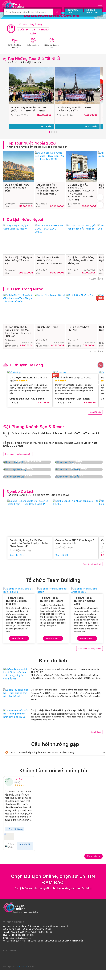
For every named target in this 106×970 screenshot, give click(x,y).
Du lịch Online (21, 966)
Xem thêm (95, 732)
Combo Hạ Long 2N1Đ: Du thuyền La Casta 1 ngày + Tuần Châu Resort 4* (29, 543)
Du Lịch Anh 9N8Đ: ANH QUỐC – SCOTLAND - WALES (49, 260)
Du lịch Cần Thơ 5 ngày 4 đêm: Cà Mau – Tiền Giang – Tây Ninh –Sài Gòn (18, 331)
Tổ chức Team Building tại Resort (51, 599)
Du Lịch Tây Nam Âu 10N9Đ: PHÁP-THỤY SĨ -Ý (74, 109)
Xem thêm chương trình (89, 648)
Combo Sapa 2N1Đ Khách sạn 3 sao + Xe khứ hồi (74, 542)
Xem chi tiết (45, 126)
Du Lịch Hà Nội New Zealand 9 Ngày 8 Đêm (17, 187)
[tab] (55, 752)
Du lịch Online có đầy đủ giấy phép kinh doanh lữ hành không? (42, 752)
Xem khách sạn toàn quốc (17, 454)
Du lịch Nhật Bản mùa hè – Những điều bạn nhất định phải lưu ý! (65, 710)
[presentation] (7, 89)
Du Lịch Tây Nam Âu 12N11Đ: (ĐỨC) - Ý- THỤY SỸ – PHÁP (29, 109)
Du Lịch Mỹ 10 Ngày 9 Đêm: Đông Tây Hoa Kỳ (18, 260)
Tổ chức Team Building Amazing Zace (84, 600)
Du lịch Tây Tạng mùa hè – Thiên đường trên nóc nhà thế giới (64, 689)
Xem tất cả (97, 278)
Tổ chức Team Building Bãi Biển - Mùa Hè (17, 600)
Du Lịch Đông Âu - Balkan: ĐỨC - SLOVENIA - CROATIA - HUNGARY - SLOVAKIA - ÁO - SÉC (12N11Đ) (81, 192)
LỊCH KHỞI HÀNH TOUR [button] (92, 11)
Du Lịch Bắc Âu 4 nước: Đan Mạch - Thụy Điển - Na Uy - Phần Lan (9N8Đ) (48, 189)
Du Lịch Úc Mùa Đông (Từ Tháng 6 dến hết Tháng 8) (81, 260)
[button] (49, 131)
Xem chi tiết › (19, 638)
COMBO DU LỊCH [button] (72, 11)
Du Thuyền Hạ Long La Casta (73, 377)
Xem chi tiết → (25, 846)
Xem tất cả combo (91, 564)
